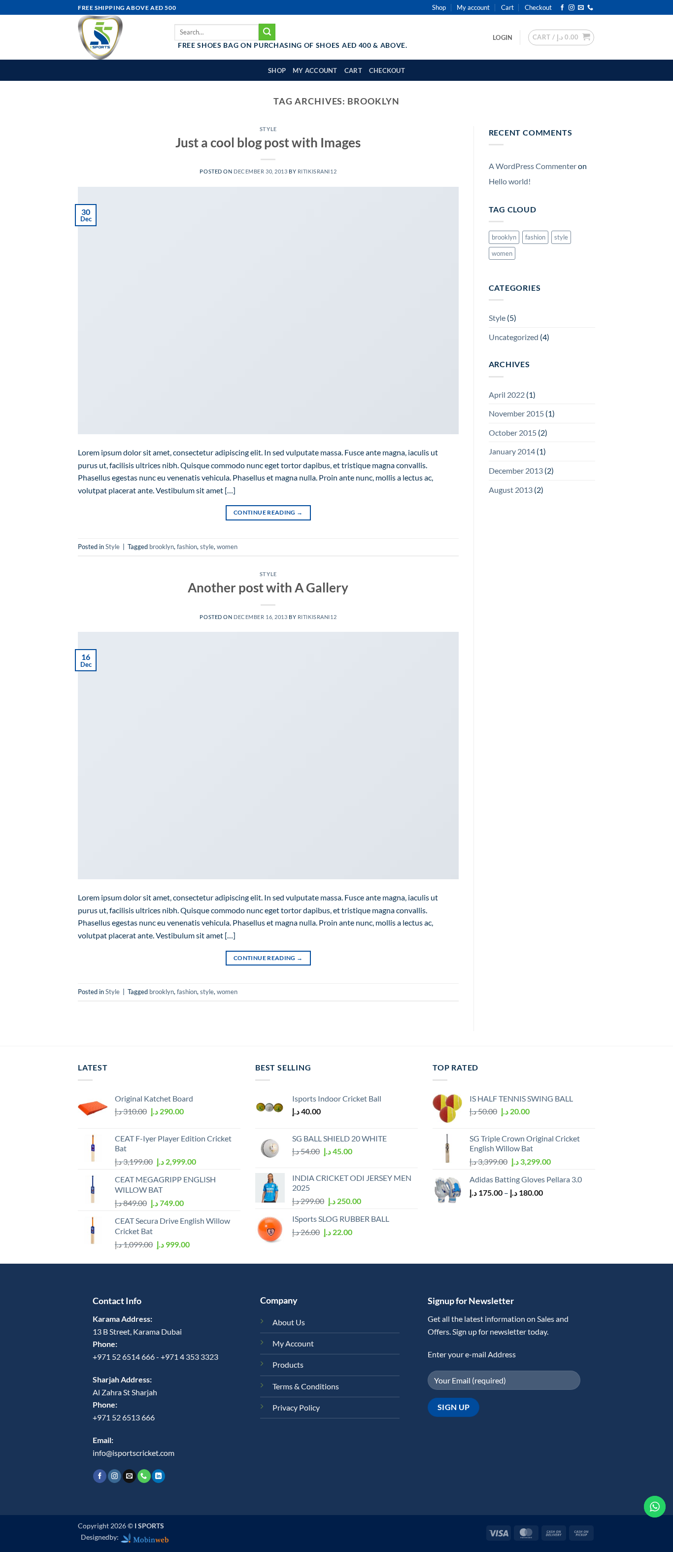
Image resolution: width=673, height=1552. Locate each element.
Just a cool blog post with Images (268, 142)
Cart (507, 7)
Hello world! (510, 181)
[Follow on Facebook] (562, 7)
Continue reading (268, 512)
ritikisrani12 (317, 171)
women (227, 547)
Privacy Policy (296, 1407)
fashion (187, 547)
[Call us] (590, 7)
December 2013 (516, 470)
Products (287, 1364)
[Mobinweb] (144, 1537)
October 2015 (513, 432)
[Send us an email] (581, 7)
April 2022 (507, 394)
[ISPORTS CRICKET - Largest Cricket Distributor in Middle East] (119, 37)
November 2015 (516, 413)
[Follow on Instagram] (571, 7)
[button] (502, 37)
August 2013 (511, 489)
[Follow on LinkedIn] (158, 1476)
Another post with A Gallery (268, 587)
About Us (288, 1322)
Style (268, 129)
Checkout (538, 7)
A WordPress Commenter (532, 166)
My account (473, 7)
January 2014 (512, 451)
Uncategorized (513, 337)
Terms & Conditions (305, 1386)
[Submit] (267, 32)
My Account (293, 1343)
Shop (439, 7)
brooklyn (161, 547)
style (207, 547)
